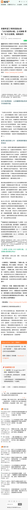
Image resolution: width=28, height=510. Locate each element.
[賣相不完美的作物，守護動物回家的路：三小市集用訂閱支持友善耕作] (6, 460)
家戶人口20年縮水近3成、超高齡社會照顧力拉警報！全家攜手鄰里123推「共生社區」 (19, 451)
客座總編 (3, 4)
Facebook (21, 356)
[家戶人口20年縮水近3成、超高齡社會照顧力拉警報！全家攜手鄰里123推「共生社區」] (6, 452)
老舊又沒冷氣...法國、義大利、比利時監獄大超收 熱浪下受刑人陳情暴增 (19, 430)
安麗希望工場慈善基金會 (19, 387)
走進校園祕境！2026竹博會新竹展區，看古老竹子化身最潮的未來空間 (19, 490)
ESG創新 (19, 4)
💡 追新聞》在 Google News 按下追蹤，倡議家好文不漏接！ (14, 371)
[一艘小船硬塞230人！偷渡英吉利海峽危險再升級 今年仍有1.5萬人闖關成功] (6, 439)
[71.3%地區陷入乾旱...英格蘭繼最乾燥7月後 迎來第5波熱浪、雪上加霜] (6, 422)
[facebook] (19, 1)
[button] (26, 1)
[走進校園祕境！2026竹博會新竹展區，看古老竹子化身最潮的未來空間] (6, 491)
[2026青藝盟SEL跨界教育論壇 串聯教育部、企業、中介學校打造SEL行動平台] (6, 468)
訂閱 (20, 504)
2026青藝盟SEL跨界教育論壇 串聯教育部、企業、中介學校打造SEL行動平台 (19, 467)
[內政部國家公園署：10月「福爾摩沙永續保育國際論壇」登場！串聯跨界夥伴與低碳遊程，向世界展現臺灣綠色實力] (6, 475)
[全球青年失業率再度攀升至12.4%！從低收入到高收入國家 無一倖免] (6, 414)
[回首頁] (5, 2)
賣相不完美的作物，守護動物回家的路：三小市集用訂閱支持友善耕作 (19, 459)
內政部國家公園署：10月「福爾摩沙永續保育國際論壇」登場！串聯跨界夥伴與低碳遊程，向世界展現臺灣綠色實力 (19, 474)
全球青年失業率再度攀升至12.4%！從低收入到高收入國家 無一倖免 (19, 413)
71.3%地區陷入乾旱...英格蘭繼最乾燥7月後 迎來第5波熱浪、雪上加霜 (19, 421)
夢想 (9, 387)
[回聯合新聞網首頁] (2, 2)
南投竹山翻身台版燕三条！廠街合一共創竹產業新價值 (19, 482)
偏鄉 (4, 387)
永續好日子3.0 (11, 4)
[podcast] (21, 1)
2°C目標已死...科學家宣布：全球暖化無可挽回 (14, 376)
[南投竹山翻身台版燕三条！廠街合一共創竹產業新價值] (6, 483)
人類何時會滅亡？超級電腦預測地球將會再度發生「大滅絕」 (14, 380)
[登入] (24, 1)
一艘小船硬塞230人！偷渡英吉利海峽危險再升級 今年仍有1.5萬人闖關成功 (19, 438)
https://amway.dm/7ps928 (14, 72)
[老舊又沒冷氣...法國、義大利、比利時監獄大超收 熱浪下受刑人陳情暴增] (6, 431)
